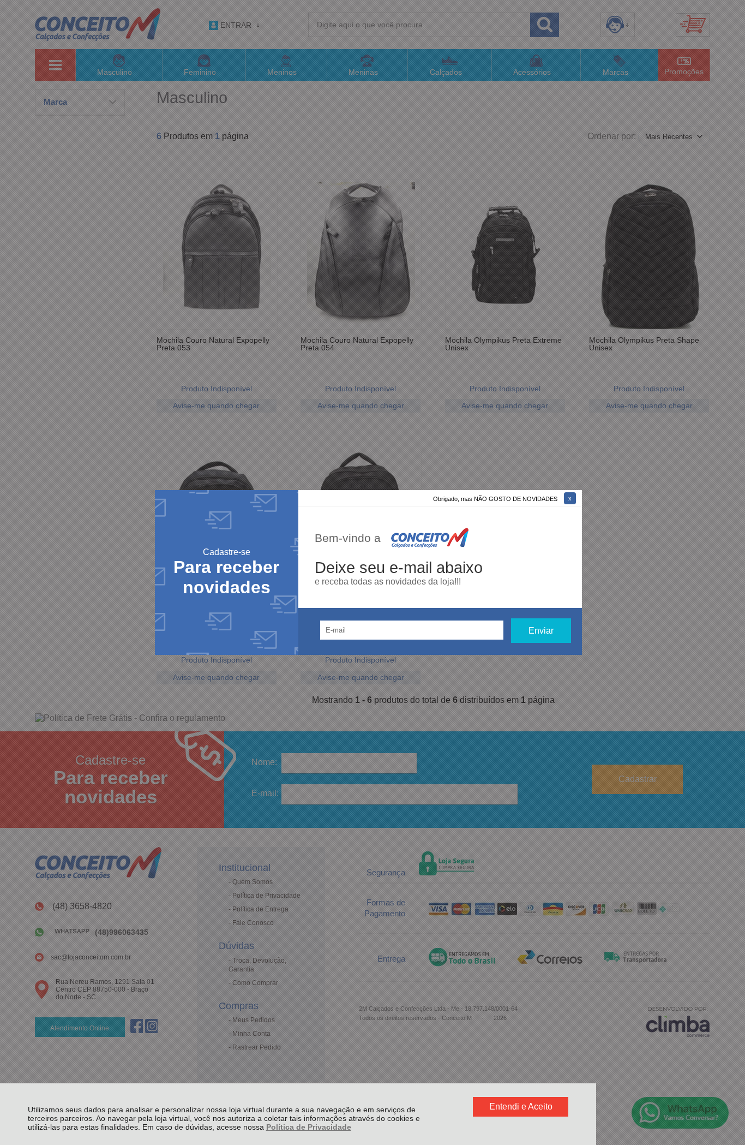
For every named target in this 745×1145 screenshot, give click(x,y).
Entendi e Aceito (520, 1106)
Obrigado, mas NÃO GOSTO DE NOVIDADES (495, 499)
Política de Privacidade (308, 1127)
